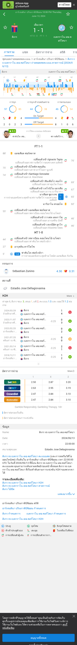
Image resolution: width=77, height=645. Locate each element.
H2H (5, 296)
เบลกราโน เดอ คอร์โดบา (62, 71)
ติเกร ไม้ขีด (8, 489)
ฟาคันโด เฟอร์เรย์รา (19, 136)
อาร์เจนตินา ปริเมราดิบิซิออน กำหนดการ (24, 508)
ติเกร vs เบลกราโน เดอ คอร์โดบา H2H (22, 482)
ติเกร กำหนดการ (11, 513)
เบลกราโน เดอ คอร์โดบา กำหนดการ (46, 513)
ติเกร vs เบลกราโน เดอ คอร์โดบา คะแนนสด (26, 456)
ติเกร (4, 71)
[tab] (9, 52)
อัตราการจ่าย (10, 371)
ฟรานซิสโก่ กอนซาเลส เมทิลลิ (58, 136)
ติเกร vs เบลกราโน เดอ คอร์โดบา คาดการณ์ (26, 485)
